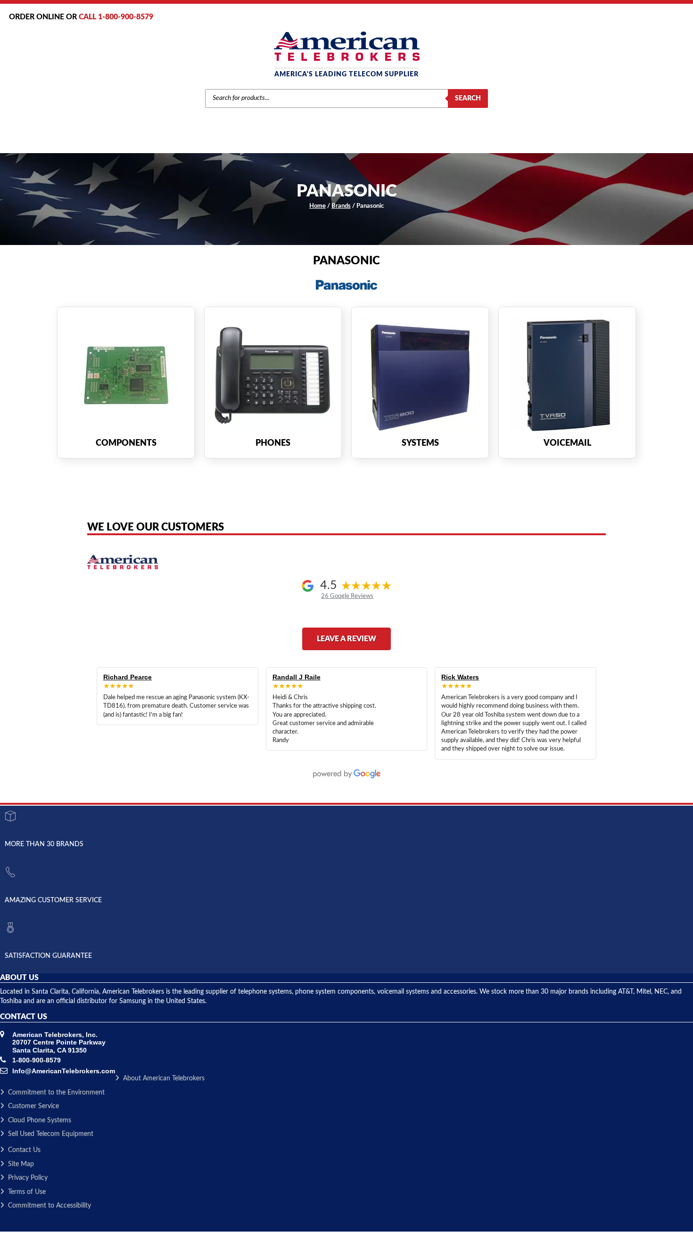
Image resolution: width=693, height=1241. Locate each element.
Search (468, 98)
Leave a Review (346, 639)
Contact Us (24, 1150)
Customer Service (33, 1106)
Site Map (21, 1164)
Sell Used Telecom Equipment (50, 1134)
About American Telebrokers (164, 1078)
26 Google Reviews (347, 596)
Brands (341, 206)
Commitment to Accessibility (49, 1205)
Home (317, 206)
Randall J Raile (296, 677)
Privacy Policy (28, 1178)
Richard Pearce (127, 677)
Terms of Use (27, 1192)
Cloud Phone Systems (39, 1120)
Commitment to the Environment (56, 1092)
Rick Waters (460, 677)
